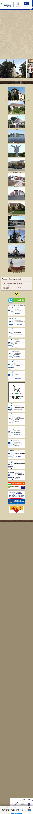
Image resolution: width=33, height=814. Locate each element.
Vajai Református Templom (16, 244)
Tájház (16, 129)
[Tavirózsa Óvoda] (16, 199)
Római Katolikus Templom (16, 258)
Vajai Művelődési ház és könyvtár (16, 229)
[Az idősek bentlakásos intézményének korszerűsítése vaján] (16, 468)
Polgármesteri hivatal (16, 172)
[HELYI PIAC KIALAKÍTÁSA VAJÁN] (16, 458)
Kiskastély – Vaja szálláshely (16, 114)
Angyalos (16, 157)
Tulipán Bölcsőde (16, 186)
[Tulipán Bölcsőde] (16, 185)
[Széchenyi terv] (16, 488)
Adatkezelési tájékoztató (12, 283)
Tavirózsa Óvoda (16, 200)
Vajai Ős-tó (16, 143)
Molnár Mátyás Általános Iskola (16, 215)
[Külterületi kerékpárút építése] (16, 480)
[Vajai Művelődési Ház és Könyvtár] (16, 242)
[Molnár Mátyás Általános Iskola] (16, 214)
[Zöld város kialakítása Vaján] (16, 447)
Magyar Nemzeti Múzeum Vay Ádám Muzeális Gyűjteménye (16, 100)
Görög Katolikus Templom (16, 272)
